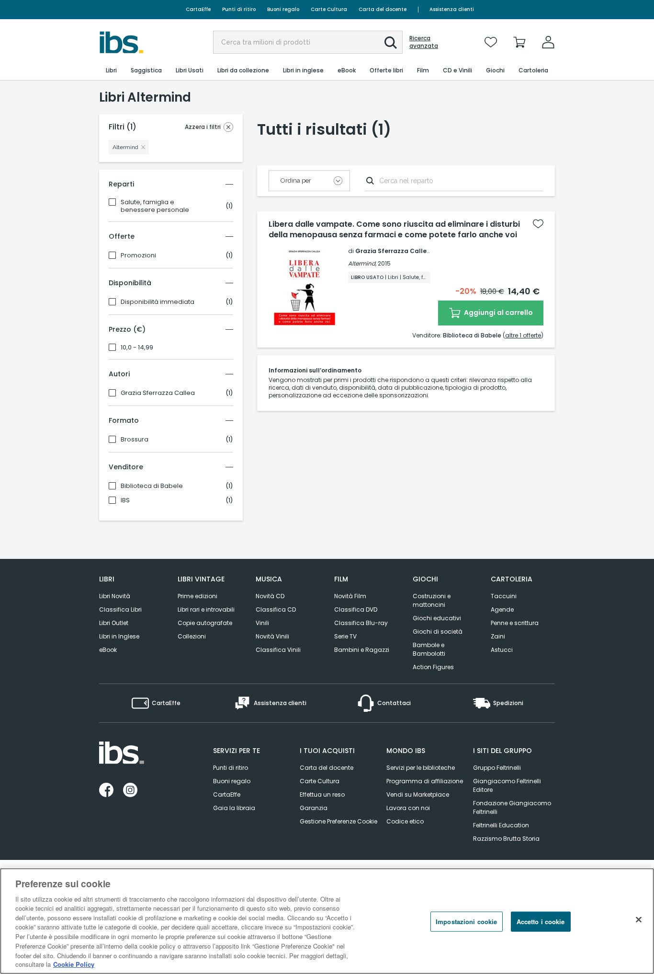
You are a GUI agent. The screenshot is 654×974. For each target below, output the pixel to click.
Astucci (502, 650)
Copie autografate (205, 623)
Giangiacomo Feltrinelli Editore (507, 785)
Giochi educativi (437, 618)
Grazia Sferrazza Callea (158, 393)
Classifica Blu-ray (361, 623)
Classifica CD (276, 609)
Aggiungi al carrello (497, 312)
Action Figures (433, 667)
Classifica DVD (355, 609)
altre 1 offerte (523, 335)
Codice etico (405, 821)
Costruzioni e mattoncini (432, 600)
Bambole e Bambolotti (429, 649)
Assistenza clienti (451, 9)
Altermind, (362, 263)
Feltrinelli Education (501, 825)
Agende (502, 609)
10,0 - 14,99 (137, 347)
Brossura (134, 439)
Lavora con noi (408, 808)
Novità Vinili (272, 636)
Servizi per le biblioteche (420, 768)
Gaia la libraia (234, 808)
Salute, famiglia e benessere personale (155, 206)
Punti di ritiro (239, 9)
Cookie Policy (73, 964)
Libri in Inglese (119, 636)
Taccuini (504, 596)
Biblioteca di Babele (152, 486)
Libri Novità (114, 596)
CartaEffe (198, 9)
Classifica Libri (120, 609)
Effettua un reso (322, 794)
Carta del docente (382, 9)
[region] (327, 921)
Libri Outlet (113, 623)
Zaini (498, 636)
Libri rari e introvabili (206, 609)
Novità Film (350, 596)
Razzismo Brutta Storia (506, 839)
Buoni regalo (283, 9)
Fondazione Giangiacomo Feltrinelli (512, 807)
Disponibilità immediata (157, 302)
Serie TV (345, 636)
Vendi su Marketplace (417, 794)
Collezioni (192, 636)
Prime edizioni (197, 596)
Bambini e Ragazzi (361, 650)
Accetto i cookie (541, 921)
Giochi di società (437, 631)
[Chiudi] (638, 919)
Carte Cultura (329, 9)
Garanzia (313, 808)
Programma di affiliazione (424, 781)
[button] (391, 43)
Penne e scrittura (515, 623)
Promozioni (138, 255)
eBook (108, 650)
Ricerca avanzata (423, 42)
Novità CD (270, 596)
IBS (125, 500)
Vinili (262, 623)
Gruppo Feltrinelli (497, 768)
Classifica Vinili (278, 650)
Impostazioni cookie (466, 921)
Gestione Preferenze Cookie (338, 821)
